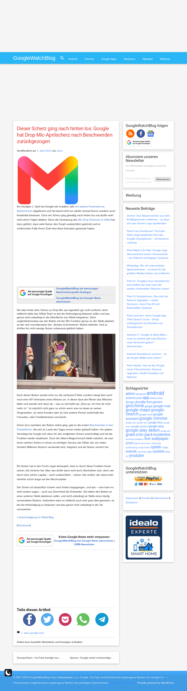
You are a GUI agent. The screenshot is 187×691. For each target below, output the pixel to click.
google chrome (153, 418)
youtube (136, 455)
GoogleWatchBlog (34, 58)
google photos (139, 426)
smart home (144, 447)
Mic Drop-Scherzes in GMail (94, 219)
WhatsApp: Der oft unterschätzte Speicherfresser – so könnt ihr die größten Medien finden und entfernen (148, 269)
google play (156, 426)
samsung (156, 443)
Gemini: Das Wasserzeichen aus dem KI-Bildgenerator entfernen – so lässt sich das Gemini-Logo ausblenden (148, 219)
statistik (131, 451)
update (158, 451)
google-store (145, 414)
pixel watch (146, 443)
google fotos (156, 422)
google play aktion (143, 430)
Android (72, 58)
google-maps (138, 410)
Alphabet (147, 58)
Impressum (132, 498)
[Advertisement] (30, 25)
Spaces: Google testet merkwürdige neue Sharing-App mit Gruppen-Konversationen (118, 657)
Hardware (129, 58)
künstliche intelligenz (135, 439)
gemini (157, 402)
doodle (140, 402)
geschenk (135, 405)
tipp (150, 451)
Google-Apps (109, 58)
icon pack (144, 434)
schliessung (132, 447)
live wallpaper (156, 438)
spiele (156, 447)
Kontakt (146, 498)
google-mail (37, 632)
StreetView (142, 452)
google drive (142, 423)
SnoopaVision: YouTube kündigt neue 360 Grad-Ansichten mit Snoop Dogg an (62, 657)
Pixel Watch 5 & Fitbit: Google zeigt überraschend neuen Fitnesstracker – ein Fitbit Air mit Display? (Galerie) (147, 254)
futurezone (24, 525)
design (130, 402)
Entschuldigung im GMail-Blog (36, 517)
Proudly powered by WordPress (155, 682)
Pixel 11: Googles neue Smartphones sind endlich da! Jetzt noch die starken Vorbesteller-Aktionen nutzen (148, 284)
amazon (141, 394)
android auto (134, 397)
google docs (131, 423)
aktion (130, 394)
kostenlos (162, 434)
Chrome (89, 58)
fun (149, 402)
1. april (25, 632)
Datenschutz (161, 498)
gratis (130, 434)
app (146, 397)
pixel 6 (137, 443)
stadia (165, 447)
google (149, 406)
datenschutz (156, 398)
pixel (129, 443)
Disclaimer (132, 502)
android (155, 393)
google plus (166, 431)
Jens (59, 150)
